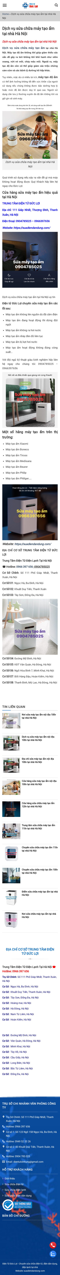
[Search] (56, 5)
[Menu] (4, 5)
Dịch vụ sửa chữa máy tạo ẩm (23, 48)
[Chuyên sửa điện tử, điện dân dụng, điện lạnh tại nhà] (30, 5)
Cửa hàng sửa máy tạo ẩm (22, 192)
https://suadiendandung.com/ (32, 227)
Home (5, 14)
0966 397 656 (20, 971)
